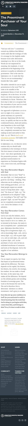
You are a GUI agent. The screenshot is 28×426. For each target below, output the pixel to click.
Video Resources (19, 368)
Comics (3, 359)
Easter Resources (6, 363)
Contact (3, 387)
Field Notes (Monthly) (7, 378)
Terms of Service (13, 398)
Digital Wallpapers (6, 361)
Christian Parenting (20, 359)
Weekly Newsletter (6, 376)
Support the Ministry (7, 379)
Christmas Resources (7, 357)
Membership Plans (6, 381)
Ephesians (3, 313)
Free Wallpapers (19, 364)
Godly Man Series (20, 366)
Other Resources (5, 364)
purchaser (9, 313)
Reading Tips (18, 361)
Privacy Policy (4, 398)
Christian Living (19, 352)
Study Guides (4, 366)
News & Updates (19, 357)
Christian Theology (20, 363)
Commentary (6, 13)
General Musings (20, 355)
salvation (15, 313)
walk (19, 313)
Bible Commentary (20, 350)
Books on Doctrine (6, 352)
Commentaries (5, 350)
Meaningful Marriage (21, 354)
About (2, 374)
